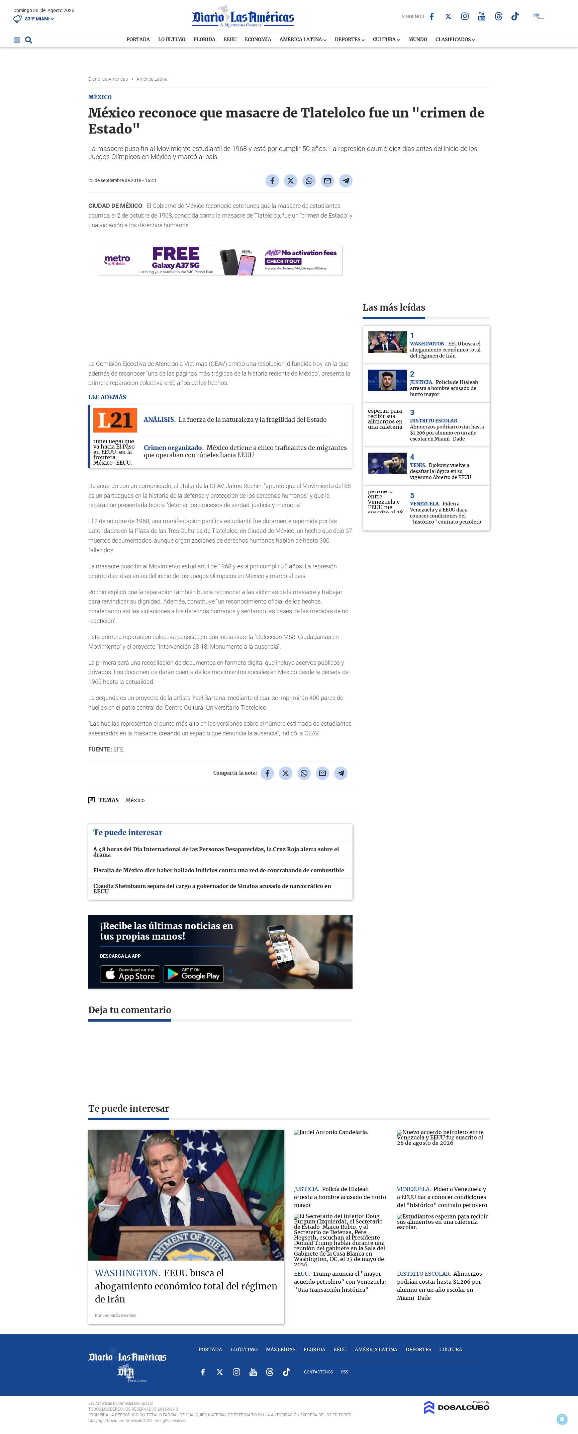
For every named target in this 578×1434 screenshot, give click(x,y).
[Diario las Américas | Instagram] (465, 16)
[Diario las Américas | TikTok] (515, 16)
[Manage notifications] (562, 1419)
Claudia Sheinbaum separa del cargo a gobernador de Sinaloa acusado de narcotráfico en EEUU (212, 889)
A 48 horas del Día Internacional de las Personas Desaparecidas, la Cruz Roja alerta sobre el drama (216, 852)
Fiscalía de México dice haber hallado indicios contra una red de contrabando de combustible (218, 870)
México (135, 800)
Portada (138, 39)
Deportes (348, 39)
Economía (258, 39)
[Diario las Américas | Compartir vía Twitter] (290, 180)
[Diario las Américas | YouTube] (482, 16)
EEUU (230, 39)
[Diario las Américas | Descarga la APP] (132, 974)
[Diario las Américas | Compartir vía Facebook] (272, 180)
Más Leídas (280, 1350)
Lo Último (171, 39)
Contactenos (318, 1372)
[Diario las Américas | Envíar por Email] (327, 180)
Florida (204, 39)
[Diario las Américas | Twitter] (448, 16)
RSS (344, 1372)
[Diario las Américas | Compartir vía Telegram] (346, 180)
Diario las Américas (108, 79)
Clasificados (454, 39)
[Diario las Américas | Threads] (498, 16)
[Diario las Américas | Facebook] (431, 16)
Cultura (385, 39)
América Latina (301, 39)
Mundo (417, 39)
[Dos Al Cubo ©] (457, 1412)
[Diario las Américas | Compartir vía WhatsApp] (309, 180)
